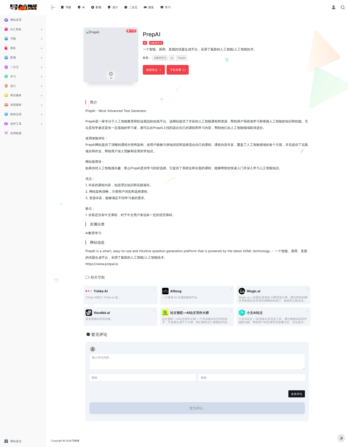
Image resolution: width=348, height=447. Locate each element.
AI (145, 42)
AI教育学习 (156, 42)
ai (172, 57)
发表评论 (296, 394)
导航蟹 (75, 440)
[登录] (333, 7)
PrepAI (181, 57)
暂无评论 (99, 334)
